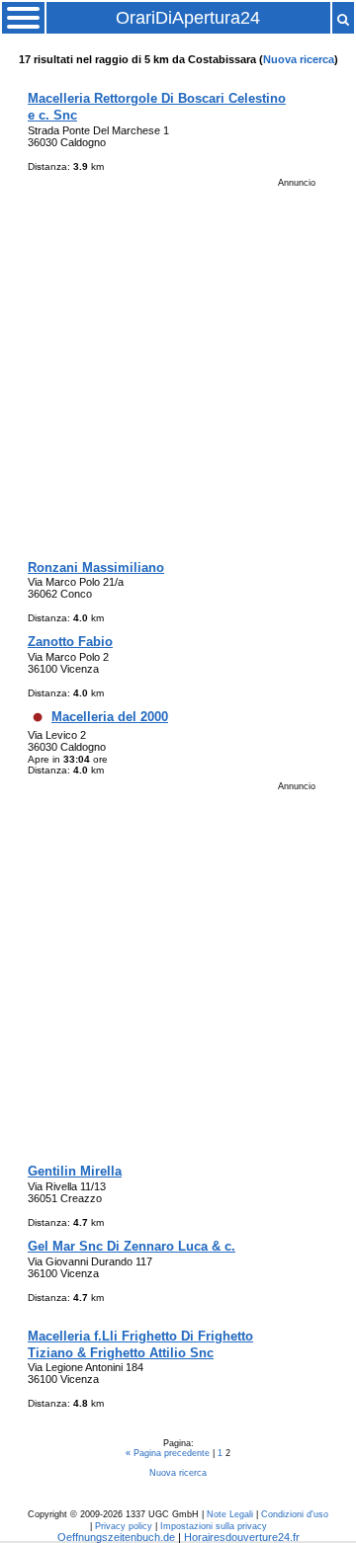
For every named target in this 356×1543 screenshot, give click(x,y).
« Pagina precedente (169, 1453)
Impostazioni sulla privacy (213, 1526)
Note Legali (230, 1514)
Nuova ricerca (298, 59)
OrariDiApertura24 (188, 18)
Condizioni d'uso (294, 1514)
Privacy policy (123, 1526)
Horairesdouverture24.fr (242, 1537)
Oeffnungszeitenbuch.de (116, 1537)
